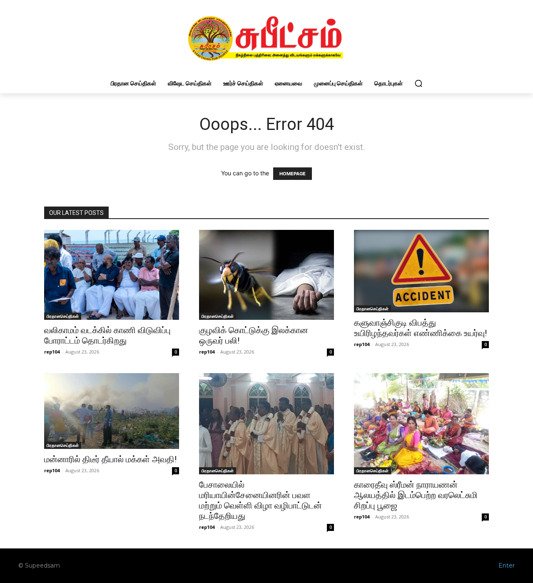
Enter (506, 565)
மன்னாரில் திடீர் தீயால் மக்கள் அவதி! (110, 459)
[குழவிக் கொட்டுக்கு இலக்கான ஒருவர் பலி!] (266, 275)
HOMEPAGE (292, 174)
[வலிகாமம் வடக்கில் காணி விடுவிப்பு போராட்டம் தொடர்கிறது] (111, 275)
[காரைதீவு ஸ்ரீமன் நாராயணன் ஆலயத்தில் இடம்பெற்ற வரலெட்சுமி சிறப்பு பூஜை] (421, 423)
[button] (418, 83)
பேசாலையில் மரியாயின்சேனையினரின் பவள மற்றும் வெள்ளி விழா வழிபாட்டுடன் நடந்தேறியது (260, 500)
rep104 (52, 352)
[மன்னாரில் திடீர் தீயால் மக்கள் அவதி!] (111, 411)
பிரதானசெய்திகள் (63, 316)
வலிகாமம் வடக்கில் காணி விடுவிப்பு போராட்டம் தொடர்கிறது (107, 335)
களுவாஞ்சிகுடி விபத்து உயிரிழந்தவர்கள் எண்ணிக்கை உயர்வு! (420, 328)
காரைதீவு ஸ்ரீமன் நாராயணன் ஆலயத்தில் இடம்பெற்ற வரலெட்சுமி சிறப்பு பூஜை (416, 495)
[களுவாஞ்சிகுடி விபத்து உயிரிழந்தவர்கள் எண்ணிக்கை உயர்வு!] (421, 271)
